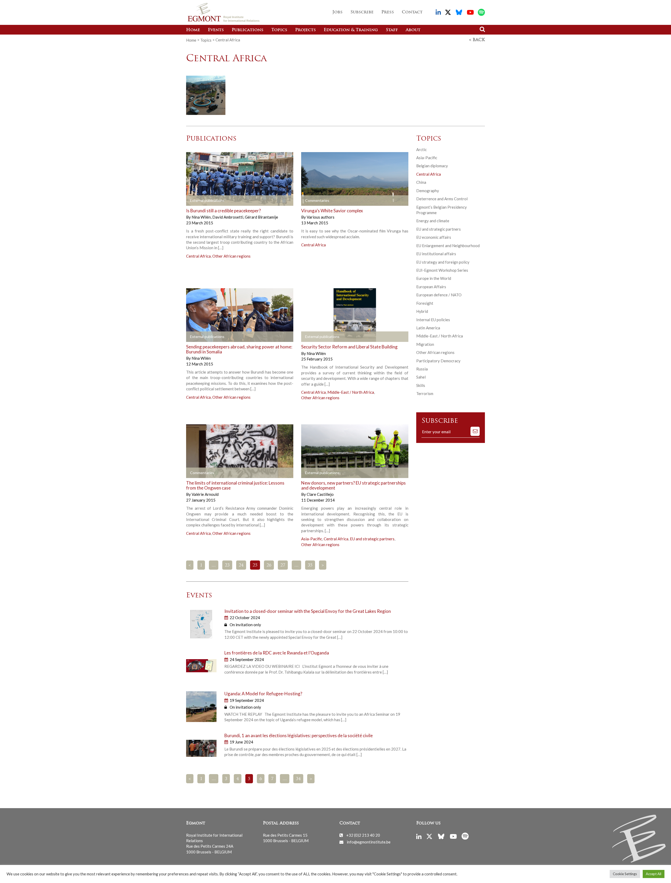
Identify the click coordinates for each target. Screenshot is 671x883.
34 (298, 779)
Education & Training (351, 30)
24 (241, 565)
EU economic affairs (433, 237)
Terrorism (424, 393)
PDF (316, 473)
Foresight (424, 303)
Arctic (421, 149)
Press (387, 12)
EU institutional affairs (436, 253)
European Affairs (431, 286)
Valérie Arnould (205, 494)
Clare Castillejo (320, 494)
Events (216, 30)
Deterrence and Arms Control (442, 198)
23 (227, 565)
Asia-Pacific (311, 538)
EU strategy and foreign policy (442, 262)
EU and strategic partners (372, 538)
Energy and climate (432, 220)
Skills (420, 385)
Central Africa (198, 256)
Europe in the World (433, 278)
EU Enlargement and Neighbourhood (448, 245)
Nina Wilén (202, 217)
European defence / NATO (439, 294)
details (201, 200)
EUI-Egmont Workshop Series (442, 270)
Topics (279, 30)
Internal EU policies (433, 319)
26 (269, 565)
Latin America (428, 327)
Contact (412, 12)
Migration (425, 344)
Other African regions (231, 256)
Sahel (421, 377)
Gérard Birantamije (261, 217)
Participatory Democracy (438, 360)
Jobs (337, 12)
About (413, 30)
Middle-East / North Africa (350, 392)
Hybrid (422, 311)
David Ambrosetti (228, 217)
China (421, 182)
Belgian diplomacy (432, 165)
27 (282, 565)
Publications (247, 30)
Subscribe (362, 12)
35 (310, 565)
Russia (422, 368)
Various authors (320, 217)
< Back (477, 40)
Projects (305, 30)
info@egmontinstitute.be (369, 842)
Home (193, 30)
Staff (392, 30)
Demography (427, 190)
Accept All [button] (653, 874)
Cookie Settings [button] (625, 874)
